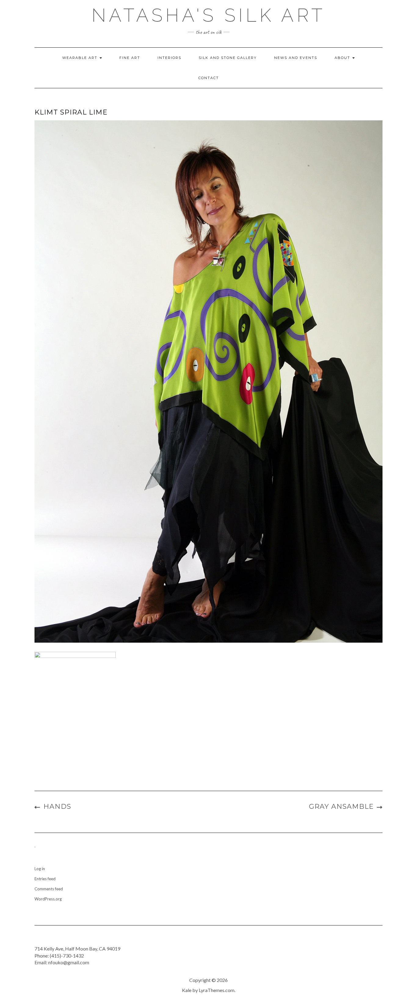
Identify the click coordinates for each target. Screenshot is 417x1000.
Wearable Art (80, 58)
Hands (57, 806)
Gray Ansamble (341, 806)
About (343, 58)
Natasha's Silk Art (208, 15)
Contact (208, 78)
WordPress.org (48, 898)
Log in (39, 868)
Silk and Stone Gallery (228, 58)
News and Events (295, 58)
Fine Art (129, 58)
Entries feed (45, 878)
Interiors (169, 58)
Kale (186, 990)
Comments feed (48, 888)
